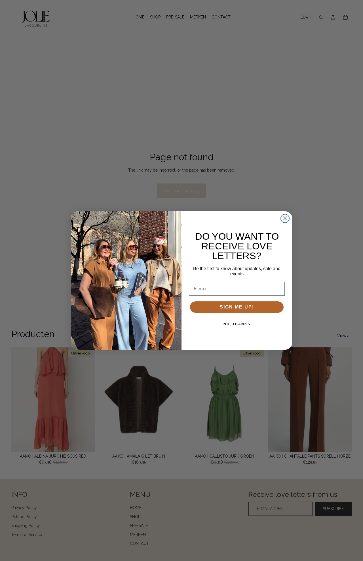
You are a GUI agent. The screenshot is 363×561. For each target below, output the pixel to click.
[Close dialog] (285, 218)
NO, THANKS (236, 324)
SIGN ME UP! (237, 307)
